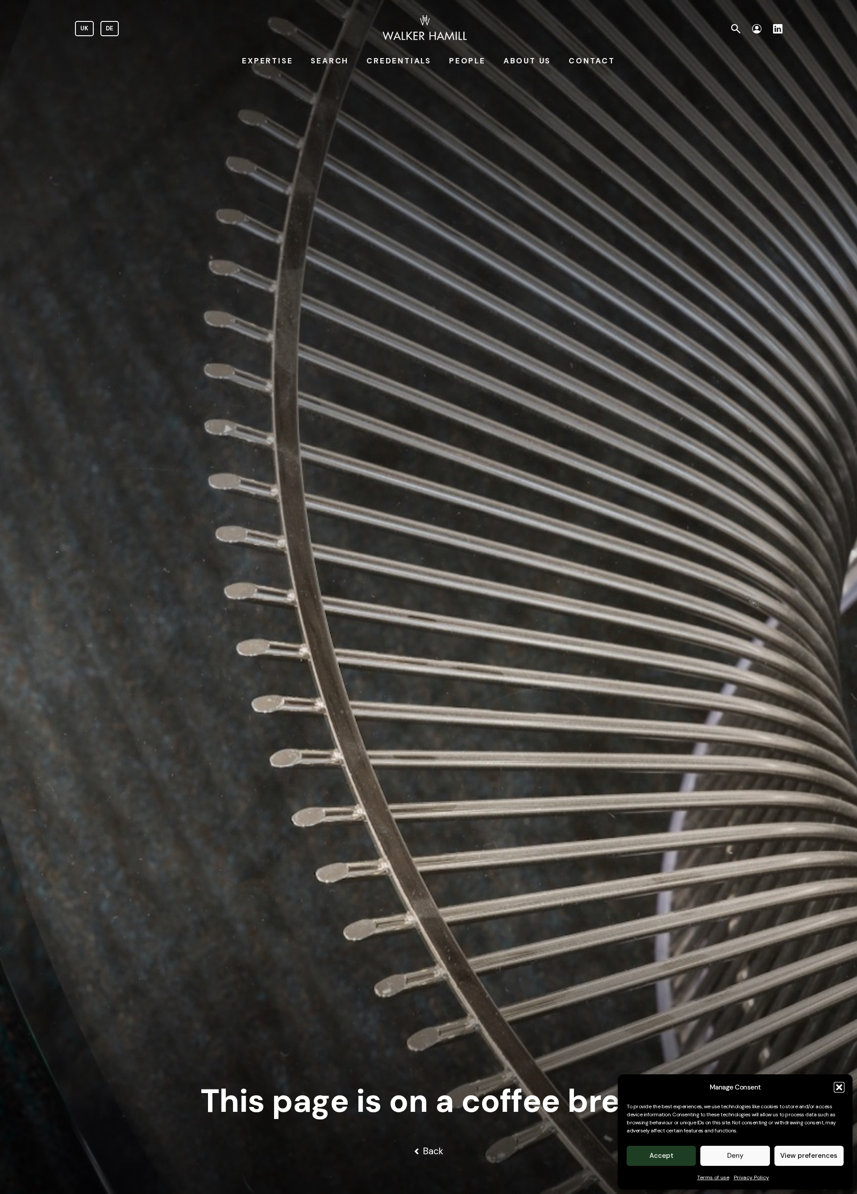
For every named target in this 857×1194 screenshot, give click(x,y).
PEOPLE (467, 61)
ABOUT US (527, 61)
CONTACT (592, 61)
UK (84, 28)
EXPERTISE (267, 61)
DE (109, 28)
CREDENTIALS (398, 61)
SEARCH (330, 61)
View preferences (808, 1155)
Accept (661, 1155)
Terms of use (713, 1177)
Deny (735, 1155)
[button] (839, 1087)
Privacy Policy (751, 1177)
